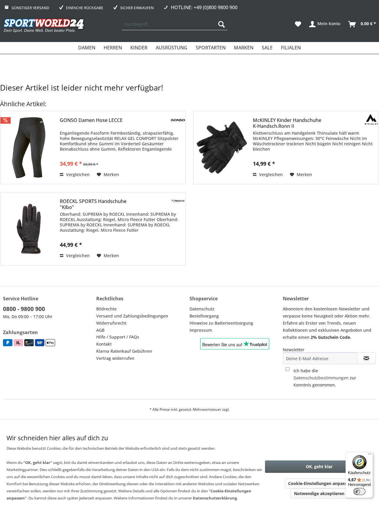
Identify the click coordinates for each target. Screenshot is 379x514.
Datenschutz (202, 309)
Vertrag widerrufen (115, 358)
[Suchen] (221, 24)
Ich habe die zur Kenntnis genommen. (324, 378)
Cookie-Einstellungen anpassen (320, 483)
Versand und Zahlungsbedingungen (132, 316)
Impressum (201, 330)
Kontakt (104, 344)
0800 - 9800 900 (24, 309)
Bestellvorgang (204, 316)
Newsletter (293, 349)
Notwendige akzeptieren (319, 493)
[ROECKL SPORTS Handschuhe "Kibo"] (29, 228)
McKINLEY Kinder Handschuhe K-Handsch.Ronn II (287, 123)
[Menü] (369, 455)
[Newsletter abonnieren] (366, 358)
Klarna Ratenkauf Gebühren (124, 351)
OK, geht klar (319, 466)
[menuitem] (175, 24)
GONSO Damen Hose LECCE (91, 120)
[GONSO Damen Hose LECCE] (29, 147)
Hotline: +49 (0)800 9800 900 (204, 7)
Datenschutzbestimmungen (321, 378)
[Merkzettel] (298, 24)
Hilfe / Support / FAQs (117, 337)
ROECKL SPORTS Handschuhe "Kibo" (93, 204)
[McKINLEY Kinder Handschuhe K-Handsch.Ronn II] (222, 147)
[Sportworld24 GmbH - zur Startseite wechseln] (44, 25)
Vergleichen (77, 174)
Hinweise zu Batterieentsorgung (221, 323)
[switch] (359, 491)
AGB (100, 330)
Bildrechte (106, 309)
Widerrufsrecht (111, 323)
